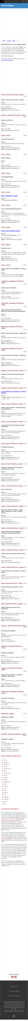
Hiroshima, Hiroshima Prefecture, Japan (12, 692)
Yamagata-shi (7, 781)
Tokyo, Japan (5, 135)
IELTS (3, 40)
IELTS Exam (8, 5)
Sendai (5, 779)
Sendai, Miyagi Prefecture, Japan (12, 94)
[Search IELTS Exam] (23, 1)
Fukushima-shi (7, 768)
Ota (4, 803)
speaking (12, 820)
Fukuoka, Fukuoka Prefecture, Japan (13, 734)
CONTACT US (14, 986)
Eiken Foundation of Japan (9, 196)
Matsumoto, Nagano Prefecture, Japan (12, 327)
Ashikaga (6, 786)
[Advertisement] (14, 24)
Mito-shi (5, 766)
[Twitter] (15, 977)
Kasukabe (6, 797)
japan (14, 40)
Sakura (5, 801)
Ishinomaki (6, 799)
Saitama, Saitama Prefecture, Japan (13, 115)
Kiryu (5, 794)
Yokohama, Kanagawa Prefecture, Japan (12, 281)
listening (22, 818)
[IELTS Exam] (2, 1)
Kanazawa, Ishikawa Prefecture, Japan (12, 349)
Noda (5, 788)
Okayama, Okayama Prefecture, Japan (12, 646)
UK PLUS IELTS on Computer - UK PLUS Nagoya (13, 392)
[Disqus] (14, 886)
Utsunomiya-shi (7, 773)
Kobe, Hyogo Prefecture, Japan (11, 583)
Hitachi (5, 760)
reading (3, 820)
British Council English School (10, 231)
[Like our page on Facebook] (14, 1016)
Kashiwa (6, 792)
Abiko (5, 790)
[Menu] (26, 1)
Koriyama (6, 762)
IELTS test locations (7, 838)
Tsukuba (6, 777)
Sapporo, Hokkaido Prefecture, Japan (14, 625)
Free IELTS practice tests (7, 60)
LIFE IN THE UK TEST (14, 995)
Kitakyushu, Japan (7, 713)
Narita (5, 784)
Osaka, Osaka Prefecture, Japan (12, 506)
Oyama (5, 775)
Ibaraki (5, 770)
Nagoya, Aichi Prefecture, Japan (12, 370)
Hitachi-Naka (7, 764)
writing (6, 820)
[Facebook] (12, 977)
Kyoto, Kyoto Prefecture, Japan (12, 404)
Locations (9, 40)
